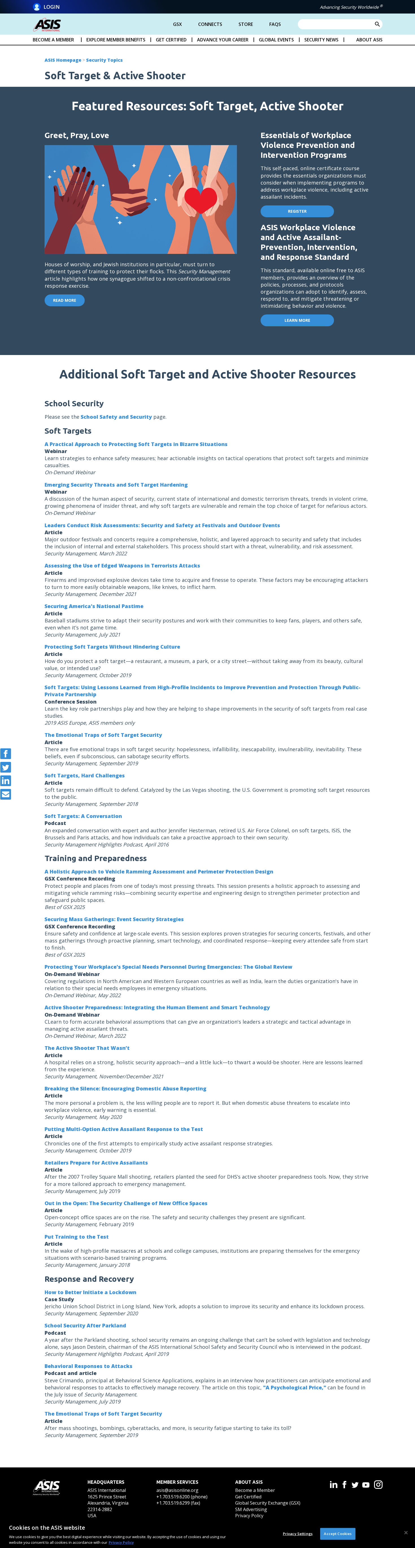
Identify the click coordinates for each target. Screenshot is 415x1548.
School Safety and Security (116, 416)
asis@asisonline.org (177, 1490)
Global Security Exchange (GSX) (267, 1503)
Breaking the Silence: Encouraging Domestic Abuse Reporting (125, 1088)
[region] (207, 1533)
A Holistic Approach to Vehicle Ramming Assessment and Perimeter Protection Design (159, 871)
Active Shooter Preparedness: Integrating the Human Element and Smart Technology (157, 1007)
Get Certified (248, 1497)
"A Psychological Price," (294, 1387)
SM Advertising (251, 1509)
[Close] (406, 1533)
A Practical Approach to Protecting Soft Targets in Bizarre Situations (136, 444)
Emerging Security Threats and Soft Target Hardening (116, 484)
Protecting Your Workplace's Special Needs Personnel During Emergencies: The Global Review (168, 966)
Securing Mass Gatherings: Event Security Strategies (114, 919)
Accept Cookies (337, 1533)
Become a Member (255, 1490)
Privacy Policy (249, 1515)
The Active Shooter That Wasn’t (87, 1047)
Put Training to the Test (77, 1236)
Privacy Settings (298, 1533)
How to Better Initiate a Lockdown (90, 1292)
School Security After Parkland (85, 1325)
